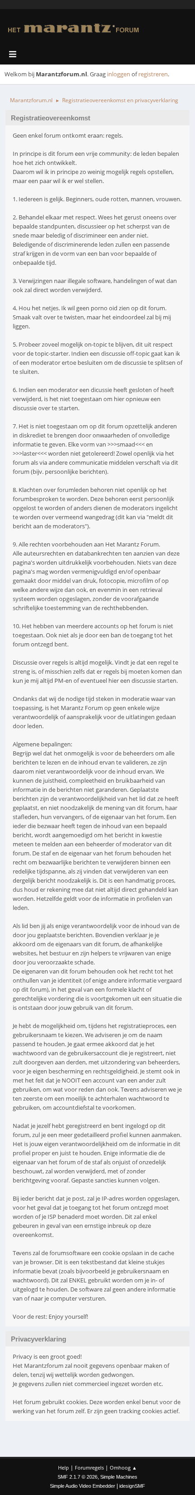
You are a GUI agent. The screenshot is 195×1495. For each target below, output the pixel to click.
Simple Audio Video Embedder (82, 1486)
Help (63, 1467)
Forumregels (89, 1467)
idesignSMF (132, 1486)
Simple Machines (118, 1477)
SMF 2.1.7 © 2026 (78, 1477)
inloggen (118, 74)
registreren (153, 74)
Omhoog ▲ (123, 1467)
